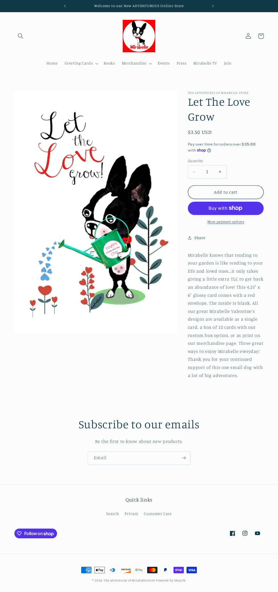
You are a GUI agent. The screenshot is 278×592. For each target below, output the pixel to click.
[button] (20, 36)
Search (112, 513)
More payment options (225, 222)
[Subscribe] (184, 458)
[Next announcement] (213, 6)
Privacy (131, 513)
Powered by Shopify (171, 580)
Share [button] (199, 237)
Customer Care (158, 513)
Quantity (195, 161)
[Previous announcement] (65, 6)
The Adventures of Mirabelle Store (129, 580)
